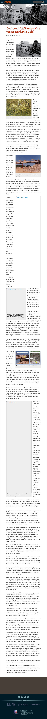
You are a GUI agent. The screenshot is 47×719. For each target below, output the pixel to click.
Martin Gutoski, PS (10, 35)
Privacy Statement (24, 714)
